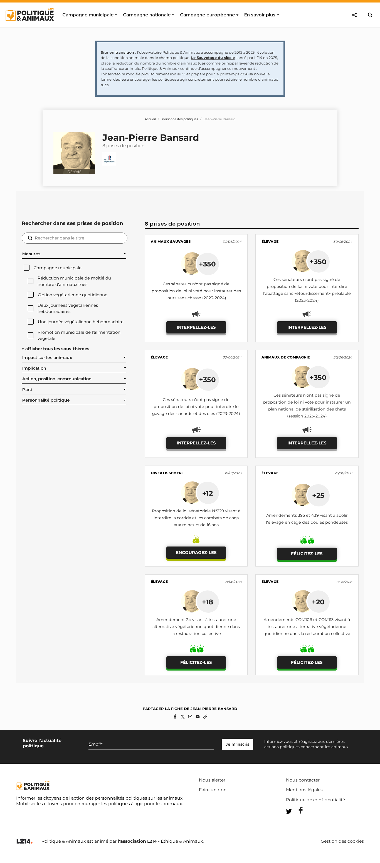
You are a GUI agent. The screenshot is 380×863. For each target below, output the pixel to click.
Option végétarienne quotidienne (72, 294)
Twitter (297, 821)
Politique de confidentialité (315, 799)
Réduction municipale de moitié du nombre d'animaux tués (74, 281)
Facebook (297, 810)
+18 (207, 602)
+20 (318, 602)
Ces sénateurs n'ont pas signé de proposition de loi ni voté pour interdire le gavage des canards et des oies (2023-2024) (196, 406)
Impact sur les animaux (47, 357)
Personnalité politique (46, 400)
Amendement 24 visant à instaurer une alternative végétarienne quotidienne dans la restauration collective (196, 626)
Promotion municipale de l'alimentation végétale (79, 335)
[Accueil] (29, 26)
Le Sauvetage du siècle (213, 57)
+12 (207, 493)
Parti (27, 389)
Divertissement (167, 473)
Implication (34, 368)
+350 (207, 264)
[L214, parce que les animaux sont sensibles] (24, 841)
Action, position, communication (57, 378)
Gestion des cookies (342, 841)
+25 (318, 495)
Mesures (31, 253)
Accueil (150, 119)
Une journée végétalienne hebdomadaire (81, 321)
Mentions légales (304, 789)
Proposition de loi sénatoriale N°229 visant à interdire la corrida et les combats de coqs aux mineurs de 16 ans (196, 517)
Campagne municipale (58, 267)
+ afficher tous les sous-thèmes (55, 348)
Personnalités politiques (180, 119)
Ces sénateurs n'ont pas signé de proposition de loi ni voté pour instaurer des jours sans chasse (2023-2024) (196, 290)
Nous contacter (303, 780)
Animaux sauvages (171, 241)
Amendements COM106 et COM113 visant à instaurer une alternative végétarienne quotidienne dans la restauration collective (306, 626)
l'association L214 (137, 841)
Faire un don (213, 789)
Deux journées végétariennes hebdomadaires (68, 308)
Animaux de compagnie (285, 357)
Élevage (269, 241)
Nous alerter (212, 780)
